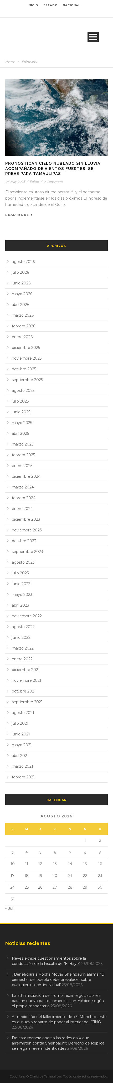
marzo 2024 (23, 487)
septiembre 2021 (27, 702)
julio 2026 (20, 272)
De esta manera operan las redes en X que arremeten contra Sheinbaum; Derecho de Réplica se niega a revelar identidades (58, 1043)
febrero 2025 (23, 455)
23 (100, 875)
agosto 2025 (23, 390)
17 (12, 875)
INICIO (33, 5)
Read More (17, 215)
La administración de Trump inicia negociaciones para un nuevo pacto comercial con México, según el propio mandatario (58, 1000)
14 (70, 863)
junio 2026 (21, 283)
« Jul (9, 908)
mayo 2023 (22, 594)
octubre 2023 (24, 540)
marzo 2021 (22, 766)
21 (70, 875)
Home (9, 61)
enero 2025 (22, 465)
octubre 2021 (24, 691)
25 (27, 887)
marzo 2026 (23, 315)
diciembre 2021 (26, 669)
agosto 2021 (23, 712)
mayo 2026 (22, 294)
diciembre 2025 (26, 347)
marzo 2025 (22, 444)
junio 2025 (21, 412)
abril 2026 (20, 304)
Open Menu (93, 37)
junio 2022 (21, 637)
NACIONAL (71, 5)
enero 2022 (22, 659)
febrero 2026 (23, 326)
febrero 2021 (23, 777)
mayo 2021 (22, 745)
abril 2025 (20, 433)
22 (85, 875)
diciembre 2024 (26, 476)
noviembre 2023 (27, 530)
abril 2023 (20, 605)
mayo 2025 (22, 422)
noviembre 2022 (27, 616)
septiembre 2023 (27, 551)
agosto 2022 (23, 626)
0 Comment (53, 182)
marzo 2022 (23, 648)
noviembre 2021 (26, 680)
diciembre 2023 (26, 519)
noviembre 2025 (27, 358)
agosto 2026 (23, 261)
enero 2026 (22, 336)
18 (26, 875)
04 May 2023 (15, 182)
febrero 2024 (23, 498)
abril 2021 (20, 755)
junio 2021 (21, 734)
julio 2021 (20, 723)
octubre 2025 (24, 369)
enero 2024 (22, 508)
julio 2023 (20, 573)
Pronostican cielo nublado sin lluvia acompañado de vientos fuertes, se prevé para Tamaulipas (52, 168)
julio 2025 (20, 401)
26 (40, 887)
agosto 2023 (23, 562)
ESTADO (50, 5)
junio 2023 (21, 583)
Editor (34, 182)
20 (55, 875)
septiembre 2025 (27, 379)
